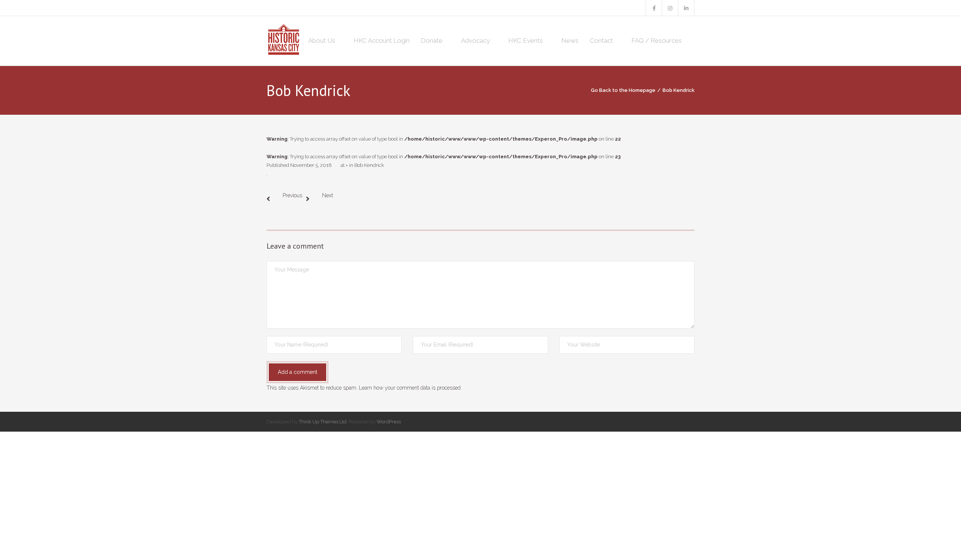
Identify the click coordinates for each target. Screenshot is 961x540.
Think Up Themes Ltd (322, 421)
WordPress (389, 421)
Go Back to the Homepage (623, 90)
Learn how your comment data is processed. (410, 388)
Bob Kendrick (369, 165)
